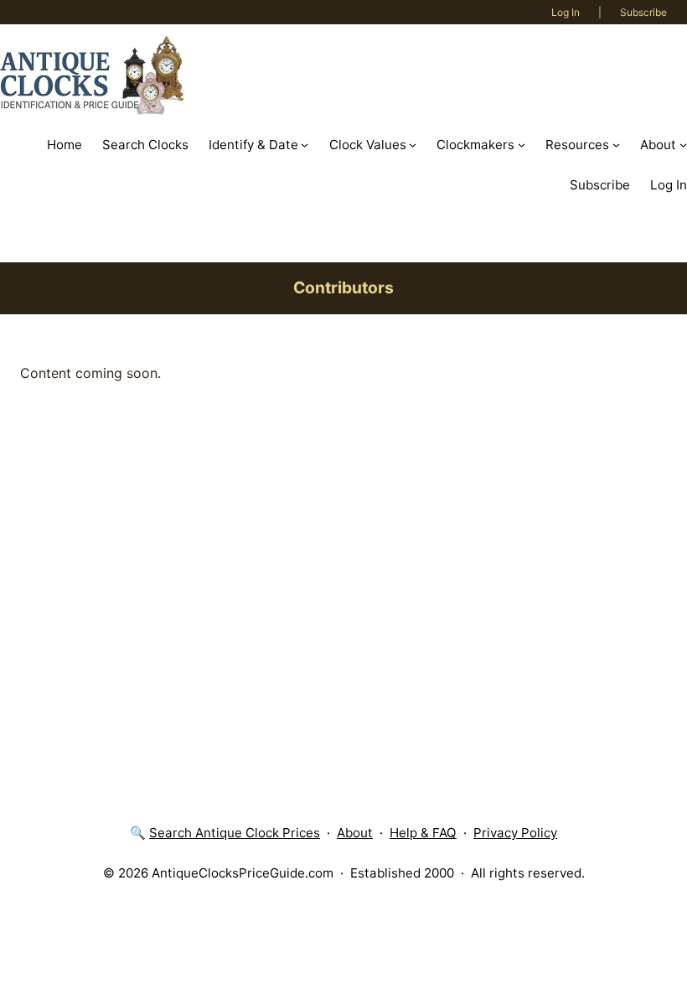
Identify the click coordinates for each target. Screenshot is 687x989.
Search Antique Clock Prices (234, 833)
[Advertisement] (343, 522)
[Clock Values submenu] (412, 144)
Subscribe (643, 12)
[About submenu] (683, 144)
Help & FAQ (423, 833)
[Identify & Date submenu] (304, 144)
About (355, 833)
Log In (565, 12)
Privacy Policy (515, 833)
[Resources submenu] (616, 144)
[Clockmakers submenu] (521, 144)
